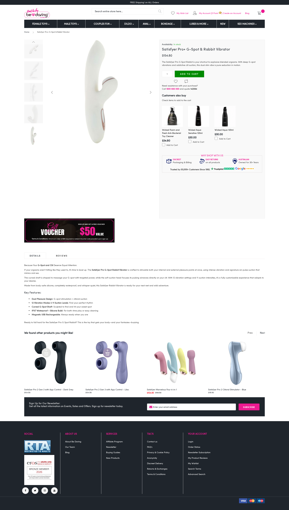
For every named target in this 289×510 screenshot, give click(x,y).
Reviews (62, 255)
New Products (113, 457)
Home (26, 32)
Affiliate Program (114, 441)
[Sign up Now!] (69, 241)
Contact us (152, 441)
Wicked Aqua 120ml (224, 129)
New (222, 23)
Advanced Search (196, 474)
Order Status (194, 446)
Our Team (70, 446)
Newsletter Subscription (199, 452)
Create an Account (232, 13)
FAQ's (149, 446)
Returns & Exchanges (157, 468)
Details (35, 255)
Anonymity (152, 457)
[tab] (35, 256)
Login (190, 441)
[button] (52, 92)
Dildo (128, 23)
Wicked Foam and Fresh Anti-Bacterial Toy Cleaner (171, 133)
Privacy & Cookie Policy (158, 452)
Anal (146, 23)
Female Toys (40, 23)
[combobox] (128, 11)
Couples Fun (102, 23)
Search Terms (194, 468)
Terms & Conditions (156, 474)
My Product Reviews (198, 457)
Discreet (177, 159)
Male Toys (70, 23)
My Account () (210, 13)
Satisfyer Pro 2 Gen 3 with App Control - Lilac (107, 389)
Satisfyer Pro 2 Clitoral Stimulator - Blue (227, 389)
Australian (244, 159)
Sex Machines (246, 23)
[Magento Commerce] (37, 13)
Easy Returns (212, 159)
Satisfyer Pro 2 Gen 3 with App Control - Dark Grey (48, 389)
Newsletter (111, 446)
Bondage (167, 23)
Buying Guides (113, 452)
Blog (247, 13)
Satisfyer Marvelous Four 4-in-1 (162, 389)
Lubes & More (198, 23)
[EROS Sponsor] (39, 484)
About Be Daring (73, 441)
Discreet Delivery (155, 463)
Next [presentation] (262, 332)
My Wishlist (193, 463)
